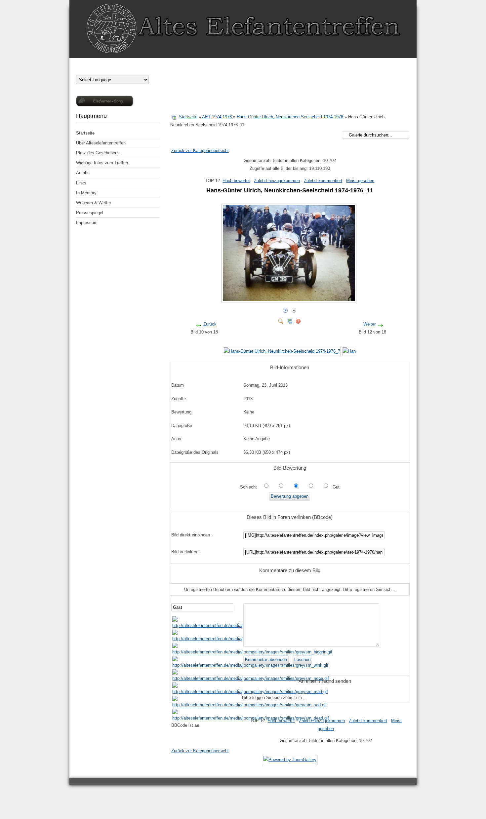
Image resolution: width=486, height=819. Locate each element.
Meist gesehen (360, 180)
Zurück (210, 324)
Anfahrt (83, 172)
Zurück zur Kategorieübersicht (200, 150)
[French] (98, 70)
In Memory (86, 192)
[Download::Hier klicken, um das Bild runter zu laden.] (289, 319)
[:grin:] (252, 651)
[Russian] (125, 70)
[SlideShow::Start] (285, 308)
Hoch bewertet (236, 180)
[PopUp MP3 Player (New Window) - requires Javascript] (105, 104)
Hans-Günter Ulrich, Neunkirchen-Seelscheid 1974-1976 (290, 116)
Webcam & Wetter (93, 202)
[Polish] (111, 70)
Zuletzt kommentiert (323, 180)
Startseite (85, 133)
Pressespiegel (89, 212)
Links (81, 182)
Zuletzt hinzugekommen (277, 180)
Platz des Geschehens (98, 152)
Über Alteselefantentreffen (101, 142)
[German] (78, 70)
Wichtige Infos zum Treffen (102, 162)
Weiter (369, 324)
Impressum (87, 222)
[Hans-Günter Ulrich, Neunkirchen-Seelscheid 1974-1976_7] (282, 351)
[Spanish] (131, 70)
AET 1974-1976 (217, 116)
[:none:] (250, 678)
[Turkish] (138, 70)
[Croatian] (85, 70)
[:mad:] (250, 691)
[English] (92, 70)
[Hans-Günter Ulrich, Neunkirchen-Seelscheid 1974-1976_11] (290, 299)
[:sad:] (249, 704)
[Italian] (105, 70)
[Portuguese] (118, 70)
